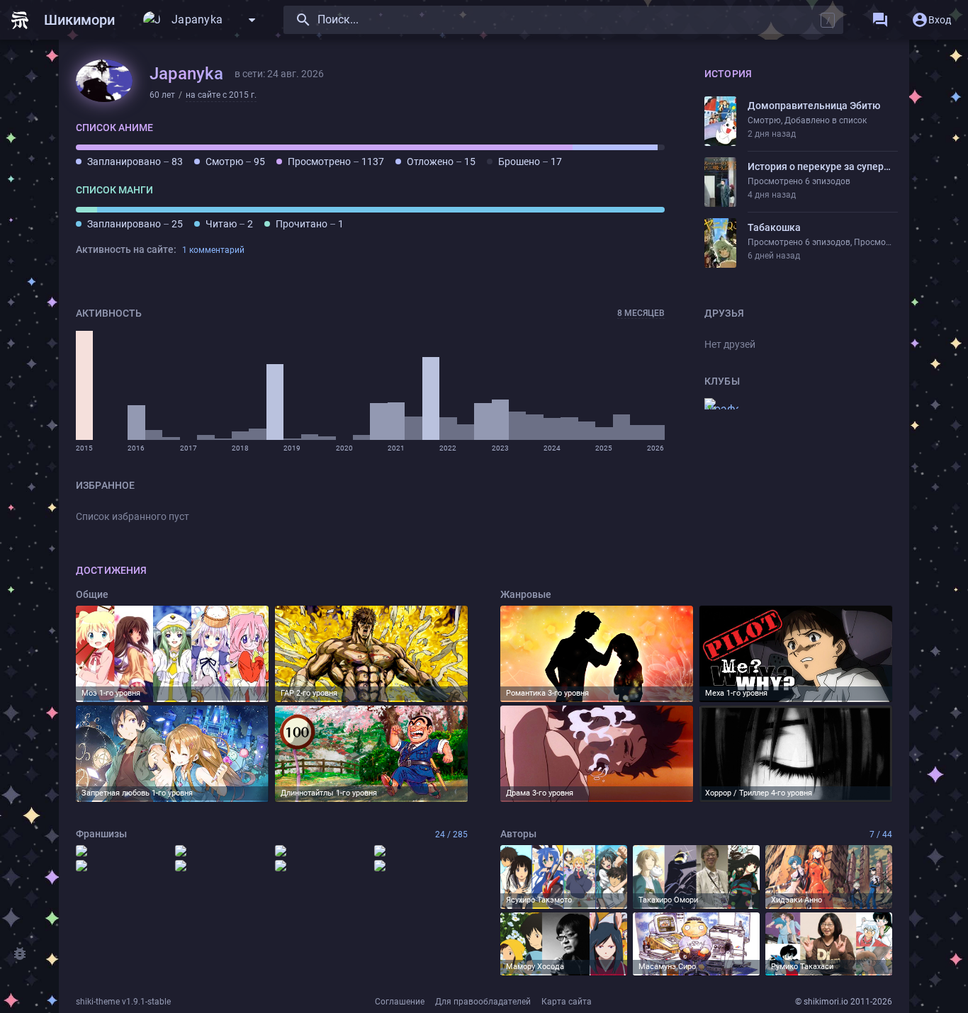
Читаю (229, 224)
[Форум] (880, 20)
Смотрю (235, 161)
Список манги (114, 190)
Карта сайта (566, 1002)
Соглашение (399, 1002)
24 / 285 (451, 834)
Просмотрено (336, 161)
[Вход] (931, 20)
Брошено (530, 161)
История (728, 73)
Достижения (111, 570)
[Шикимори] (69, 20)
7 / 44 (880, 834)
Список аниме (114, 127)
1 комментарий (213, 250)
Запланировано (135, 161)
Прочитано (310, 224)
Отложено (441, 161)
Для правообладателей (483, 1002)
